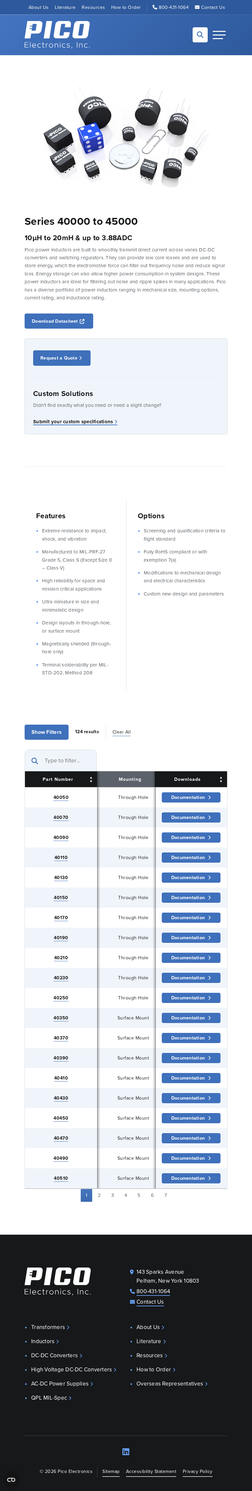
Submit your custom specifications (73, 421)
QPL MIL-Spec (49, 1398)
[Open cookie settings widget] (11, 1480)
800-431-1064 (174, 7)
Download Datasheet (62, 320)
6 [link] (152, 1195)
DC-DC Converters (54, 1355)
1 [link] (86, 1195)
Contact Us (213, 7)
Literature (65, 7)
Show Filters (47, 732)
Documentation (188, 797)
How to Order (126, 7)
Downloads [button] (187, 779)
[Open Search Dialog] (200, 34)
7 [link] (165, 1195)
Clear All (122, 732)
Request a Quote (58, 358)
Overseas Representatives (169, 1383)
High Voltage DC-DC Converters (71, 1369)
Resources (93, 7)
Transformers (48, 1327)
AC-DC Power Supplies (60, 1383)
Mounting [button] (130, 779)
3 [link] (112, 1195)
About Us (39, 7)
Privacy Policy (198, 1471)
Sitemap (111, 1471)
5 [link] (138, 1195)
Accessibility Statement (151, 1471)
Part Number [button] (58, 779)
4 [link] (125, 1195)
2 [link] (99, 1195)
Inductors (42, 1341)
